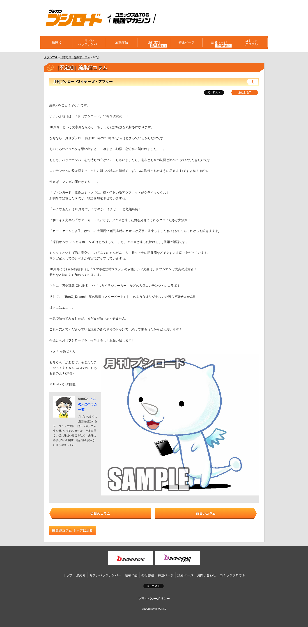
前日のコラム (206, 513)
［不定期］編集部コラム (75, 57)
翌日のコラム (100, 513)
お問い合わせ (206, 575)
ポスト (153, 586)
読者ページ (185, 575)
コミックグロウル (251, 42)
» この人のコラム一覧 (87, 404)
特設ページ (186, 42)
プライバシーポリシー (154, 598)
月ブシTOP (50, 57)
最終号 (56, 42)
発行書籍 (154, 42)
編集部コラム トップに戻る (72, 530)
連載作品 (121, 42)
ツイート (214, 92)
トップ (67, 575)
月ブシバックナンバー (89, 42)
